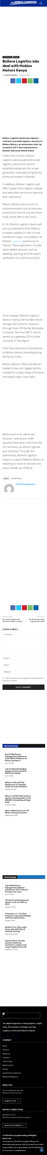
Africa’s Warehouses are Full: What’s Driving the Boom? (17, 811)
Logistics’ (16, 241)
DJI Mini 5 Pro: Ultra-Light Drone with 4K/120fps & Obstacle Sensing (15, 929)
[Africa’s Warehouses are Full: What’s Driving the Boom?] (38, 814)
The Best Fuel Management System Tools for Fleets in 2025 (17, 902)
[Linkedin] (35, 80)
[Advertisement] (23, 32)
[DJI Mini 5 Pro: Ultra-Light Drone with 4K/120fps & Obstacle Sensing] (38, 930)
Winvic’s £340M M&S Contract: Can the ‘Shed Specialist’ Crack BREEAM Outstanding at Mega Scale (18, 799)
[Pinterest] (24, 80)
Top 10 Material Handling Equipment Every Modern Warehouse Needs (16, 771)
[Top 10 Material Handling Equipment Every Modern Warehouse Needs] (38, 772)
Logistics (8, 57)
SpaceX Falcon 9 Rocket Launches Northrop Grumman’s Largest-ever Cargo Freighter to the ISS (16, 944)
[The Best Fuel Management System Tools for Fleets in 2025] (38, 903)
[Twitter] (18, 80)
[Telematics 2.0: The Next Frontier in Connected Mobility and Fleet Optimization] (38, 917)
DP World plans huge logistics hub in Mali (36, 620)
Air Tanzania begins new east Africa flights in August (12, 620)
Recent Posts (16, 478)
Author (6, 478)
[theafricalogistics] (9, 489)
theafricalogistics (11, 75)
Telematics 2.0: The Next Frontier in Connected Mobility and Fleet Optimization (18, 916)
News (16, 57)
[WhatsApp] (30, 80)
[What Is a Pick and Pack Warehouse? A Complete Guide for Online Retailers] (38, 786)
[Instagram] (10, 1036)
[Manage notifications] (42, 1150)
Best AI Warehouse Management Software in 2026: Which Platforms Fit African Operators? (16, 757)
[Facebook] (12, 80)
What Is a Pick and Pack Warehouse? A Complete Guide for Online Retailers (16, 784)
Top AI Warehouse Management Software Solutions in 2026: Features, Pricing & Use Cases (17, 888)
